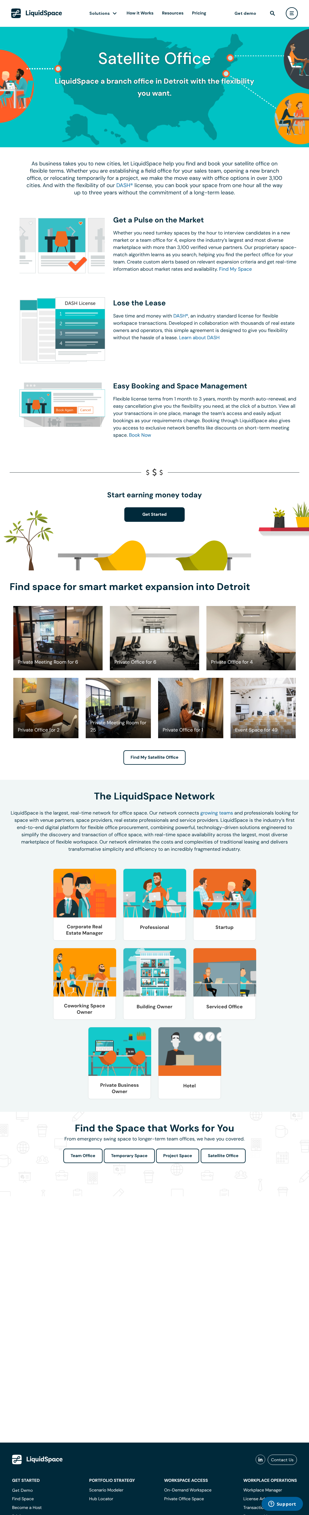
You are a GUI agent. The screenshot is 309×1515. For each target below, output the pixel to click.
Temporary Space (129, 1156)
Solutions (99, 13)
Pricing (199, 13)
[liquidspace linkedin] (260, 1460)
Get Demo (22, 1490)
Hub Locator (101, 1499)
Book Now (140, 435)
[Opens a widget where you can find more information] (282, 1504)
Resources (172, 13)
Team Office (83, 1156)
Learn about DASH (199, 337)
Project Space (177, 1156)
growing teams (216, 813)
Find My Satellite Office (154, 757)
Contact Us (282, 1459)
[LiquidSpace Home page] (36, 13)
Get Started (154, 514)
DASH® (124, 185)
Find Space (23, 1499)
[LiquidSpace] (37, 1459)
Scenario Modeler (106, 1490)
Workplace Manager (262, 1490)
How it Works (140, 13)
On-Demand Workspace (188, 1490)
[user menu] (292, 13)
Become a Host (27, 1507)
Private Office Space (184, 1499)
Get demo (245, 13)
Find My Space (235, 269)
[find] (272, 13)
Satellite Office (223, 1156)
